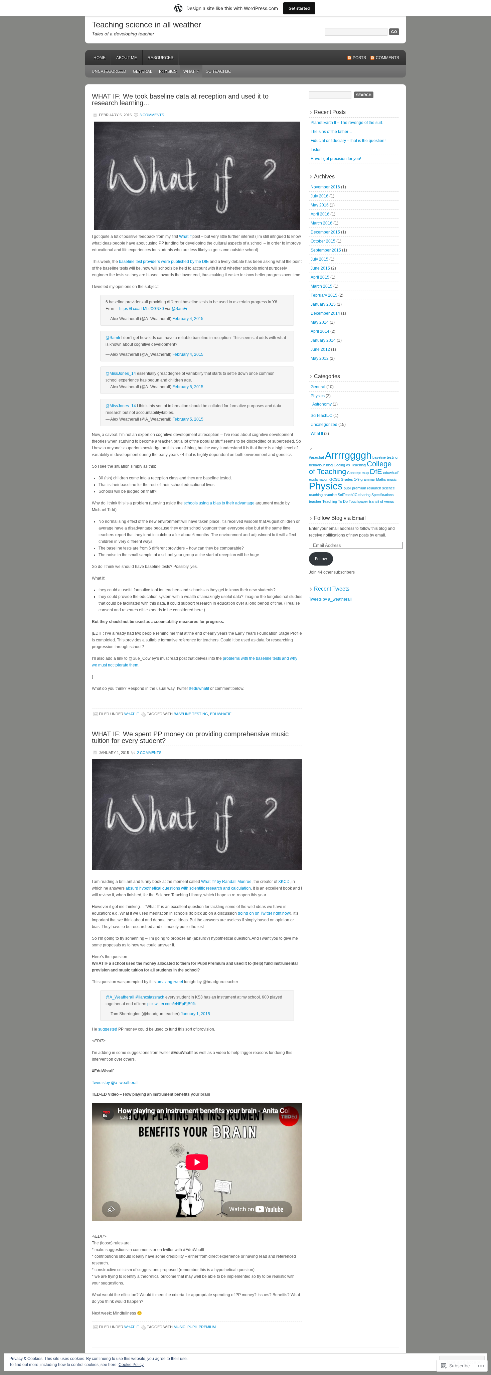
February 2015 (324, 295)
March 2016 (321, 223)
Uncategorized (109, 71)
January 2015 (323, 304)
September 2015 (326, 250)
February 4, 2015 (187, 318)
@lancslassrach (149, 997)
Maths (381, 479)
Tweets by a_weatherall (330, 599)
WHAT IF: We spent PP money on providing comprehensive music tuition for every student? (190, 737)
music (179, 1327)
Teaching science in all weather (146, 24)
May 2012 (320, 358)
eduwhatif (220, 714)
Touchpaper (358, 501)
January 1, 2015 (195, 1014)
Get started (299, 8)
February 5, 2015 (187, 387)
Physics (168, 71)
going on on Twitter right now (264, 913)
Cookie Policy (131, 1364)
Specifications (382, 495)
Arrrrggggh (348, 455)
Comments (387, 57)
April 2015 (320, 277)
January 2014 (323, 340)
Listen (316, 149)
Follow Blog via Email (340, 518)
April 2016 (320, 214)
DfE (376, 471)
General (142, 71)
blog (329, 465)
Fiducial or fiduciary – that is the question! (348, 140)
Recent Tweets (331, 589)
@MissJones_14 (121, 373)
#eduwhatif (199, 688)
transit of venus (381, 501)
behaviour (317, 465)
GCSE (334, 479)
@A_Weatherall (120, 997)
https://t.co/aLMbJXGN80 (141, 308)
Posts (359, 57)
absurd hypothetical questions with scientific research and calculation (188, 888)
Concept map (358, 473)
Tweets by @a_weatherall (115, 1082)
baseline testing (191, 714)
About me (126, 57)
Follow (321, 559)
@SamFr (179, 308)
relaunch (374, 488)
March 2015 (321, 286)
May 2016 (320, 205)
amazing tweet (170, 981)
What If (191, 71)
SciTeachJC (218, 71)
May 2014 (320, 322)
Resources (160, 57)
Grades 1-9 (350, 479)
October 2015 (323, 241)
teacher (315, 501)
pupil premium (201, 1327)
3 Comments (152, 115)
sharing (364, 495)
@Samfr (113, 337)
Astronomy (322, 404)
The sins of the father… (331, 131)
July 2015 (319, 259)
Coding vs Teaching (350, 465)
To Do (343, 501)
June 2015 (320, 268)
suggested (107, 1029)
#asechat (316, 457)
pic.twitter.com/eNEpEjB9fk (171, 1004)
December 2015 (325, 232)
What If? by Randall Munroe (226, 881)
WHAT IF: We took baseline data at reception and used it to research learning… (180, 100)
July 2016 (319, 196)
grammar (367, 479)
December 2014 (325, 313)
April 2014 (320, 331)
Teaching (329, 501)
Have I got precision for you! (336, 158)
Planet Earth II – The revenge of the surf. (347, 122)
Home (100, 57)
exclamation (318, 479)
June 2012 (320, 349)
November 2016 (325, 187)
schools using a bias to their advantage (219, 503)
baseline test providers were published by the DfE (164, 261)
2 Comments (149, 753)
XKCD (284, 881)
